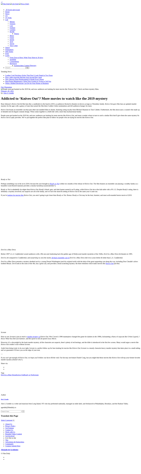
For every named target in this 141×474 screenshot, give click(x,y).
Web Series (9, 52)
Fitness (16, 34)
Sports (12, 40)
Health (12, 32)
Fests (7, 54)
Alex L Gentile (8, 93)
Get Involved (9, 436)
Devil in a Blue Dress (8, 375)
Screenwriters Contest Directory (25, 65)
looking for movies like (15, 195)
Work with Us (10, 432)
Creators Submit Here (12, 446)
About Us (8, 424)
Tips (6, 440)
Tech (11, 42)
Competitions (14, 62)
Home (7, 12)
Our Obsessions (6, 87)
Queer (12, 38)
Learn (7, 56)
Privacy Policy (10, 426)
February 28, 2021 (7, 91)
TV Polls (8, 18)
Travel (12, 44)
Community (9, 444)
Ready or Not (54, 184)
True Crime (14, 46)
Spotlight (13, 60)
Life (6, 20)
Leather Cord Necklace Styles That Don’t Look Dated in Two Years (29, 75)
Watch (7, 48)
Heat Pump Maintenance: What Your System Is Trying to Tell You (28, 81)
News (7, 14)
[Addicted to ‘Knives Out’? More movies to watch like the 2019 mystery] (16, 395)
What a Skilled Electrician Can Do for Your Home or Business (27, 83)
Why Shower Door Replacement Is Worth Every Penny (24, 79)
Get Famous (9, 428)
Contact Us (9, 430)
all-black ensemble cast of (60, 258)
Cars (11, 26)
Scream (36, 375)
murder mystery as (33, 337)
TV (6, 16)
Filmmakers (9, 50)
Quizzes (12, 24)
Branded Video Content (13, 434)
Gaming (12, 30)
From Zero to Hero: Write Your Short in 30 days (26, 58)
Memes (12, 22)
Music (12, 36)
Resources (13, 64)
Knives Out (110, 263)
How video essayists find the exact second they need (23, 77)
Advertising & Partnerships (14, 442)
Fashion (12, 28)
